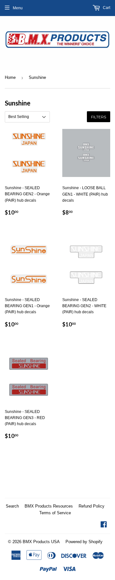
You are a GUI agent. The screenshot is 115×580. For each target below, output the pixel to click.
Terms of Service (55, 512)
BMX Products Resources (49, 506)
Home (10, 77)
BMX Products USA (41, 541)
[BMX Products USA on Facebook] (103, 525)
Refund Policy (91, 506)
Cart (106, 7)
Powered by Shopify (84, 541)
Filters (98, 116)
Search (12, 506)
